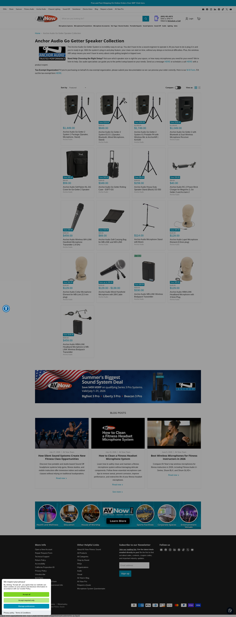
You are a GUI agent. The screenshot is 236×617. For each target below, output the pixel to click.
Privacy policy (9, 613)
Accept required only (26, 600)
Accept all (26, 594)
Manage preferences (26, 606)
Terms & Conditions (23, 613)
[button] (6, 308)
